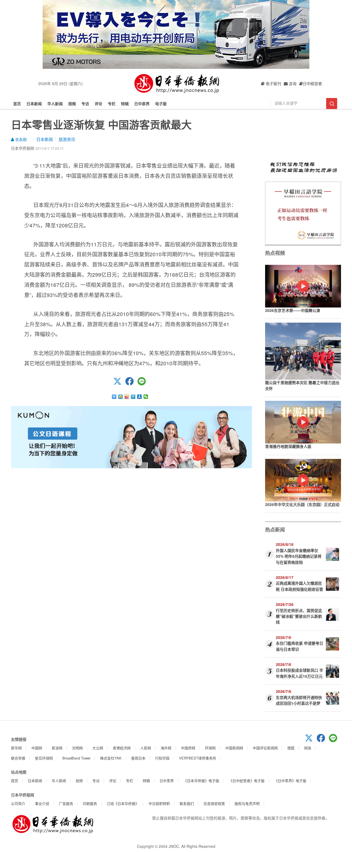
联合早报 (18, 758)
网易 (307, 747)
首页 (17, 103)
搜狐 (291, 747)
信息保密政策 (214, 803)
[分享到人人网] (139, 396)
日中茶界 (142, 103)
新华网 (16, 747)
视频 (72, 103)
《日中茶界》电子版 (290, 780)
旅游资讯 (67, 139)
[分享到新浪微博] (127, 396)
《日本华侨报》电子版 (201, 780)
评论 (98, 103)
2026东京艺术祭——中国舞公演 (292, 310)
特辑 (125, 103)
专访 (85, 103)
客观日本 (138, 758)
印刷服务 (90, 803)
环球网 (210, 747)
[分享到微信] (146, 396)
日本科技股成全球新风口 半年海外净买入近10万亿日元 (299, 673)
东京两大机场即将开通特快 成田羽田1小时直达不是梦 (299, 700)
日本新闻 (34, 103)
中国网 (36, 747)
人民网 (145, 747)
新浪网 (57, 747)
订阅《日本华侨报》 (123, 803)
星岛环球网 (44, 758)
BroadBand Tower (76, 758)
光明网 (77, 747)
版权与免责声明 (247, 803)
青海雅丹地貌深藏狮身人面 (288, 446)
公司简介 (18, 803)
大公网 (97, 747)
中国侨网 (188, 747)
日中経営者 (312, 83)
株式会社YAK (111, 758)
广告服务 (66, 803)
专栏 (112, 103)
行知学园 (162, 758)
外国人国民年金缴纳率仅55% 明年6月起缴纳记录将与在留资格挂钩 (298, 556)
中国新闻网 (234, 747)
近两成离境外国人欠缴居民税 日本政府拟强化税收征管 (299, 586)
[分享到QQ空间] (120, 396)
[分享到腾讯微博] (133, 396)
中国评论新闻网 (265, 747)
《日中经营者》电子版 (247, 780)
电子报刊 (273, 83)
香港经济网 (122, 747)
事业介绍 (42, 803)
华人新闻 (55, 103)
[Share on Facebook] (131, 383)
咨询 (292, 83)
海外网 (166, 747)
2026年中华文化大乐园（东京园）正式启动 (302, 504)
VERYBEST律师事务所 (197, 758)
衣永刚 (20, 139)
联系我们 (187, 803)
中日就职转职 (159, 803)
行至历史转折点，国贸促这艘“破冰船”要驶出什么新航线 (299, 616)
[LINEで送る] (144, 383)
